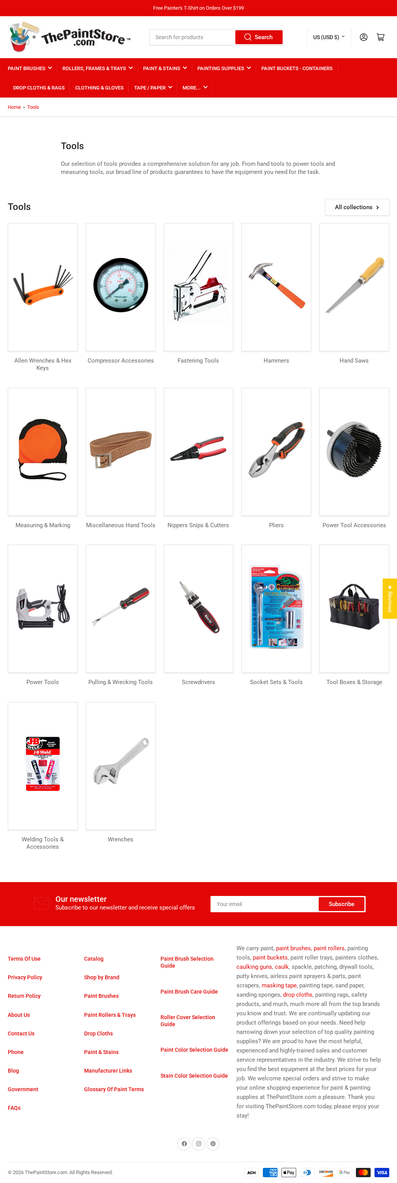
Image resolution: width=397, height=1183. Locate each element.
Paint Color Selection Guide (194, 1050)
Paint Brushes (26, 68)
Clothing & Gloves (99, 88)
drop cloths (297, 994)
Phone (16, 1052)
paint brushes (293, 948)
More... (192, 88)
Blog (13, 1071)
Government (23, 1089)
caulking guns (254, 966)
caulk (282, 966)
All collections (354, 207)
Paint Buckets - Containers (297, 68)
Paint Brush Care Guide (189, 992)
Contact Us (21, 1033)
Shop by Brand (101, 977)
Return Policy (24, 996)
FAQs (14, 1108)
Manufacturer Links (108, 1071)
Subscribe (341, 904)
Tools (33, 107)
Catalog (94, 959)
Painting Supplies (220, 68)
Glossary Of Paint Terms (114, 1089)
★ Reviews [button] (390, 599)
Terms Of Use (24, 959)
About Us (19, 1015)
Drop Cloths (98, 1033)
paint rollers (329, 948)
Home (14, 107)
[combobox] (216, 37)
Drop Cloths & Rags (39, 88)
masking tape (279, 985)
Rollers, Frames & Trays (94, 68)
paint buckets (270, 957)
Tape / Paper (150, 88)
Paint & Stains (161, 68)
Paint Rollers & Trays (110, 1015)
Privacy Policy (25, 977)
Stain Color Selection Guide (194, 1076)
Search (264, 37)
